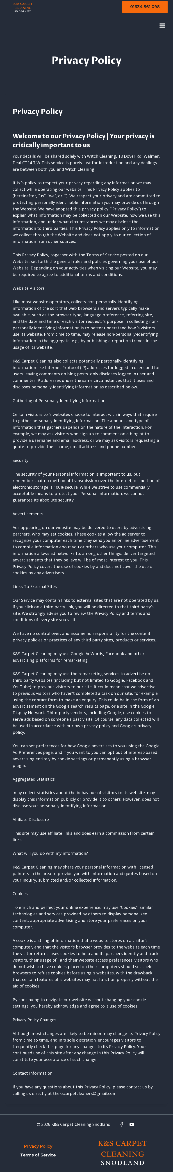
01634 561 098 (145, 6)
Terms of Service (38, 1155)
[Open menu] (162, 25)
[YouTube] (131, 1124)
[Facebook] (121, 1124)
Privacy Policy (38, 1146)
